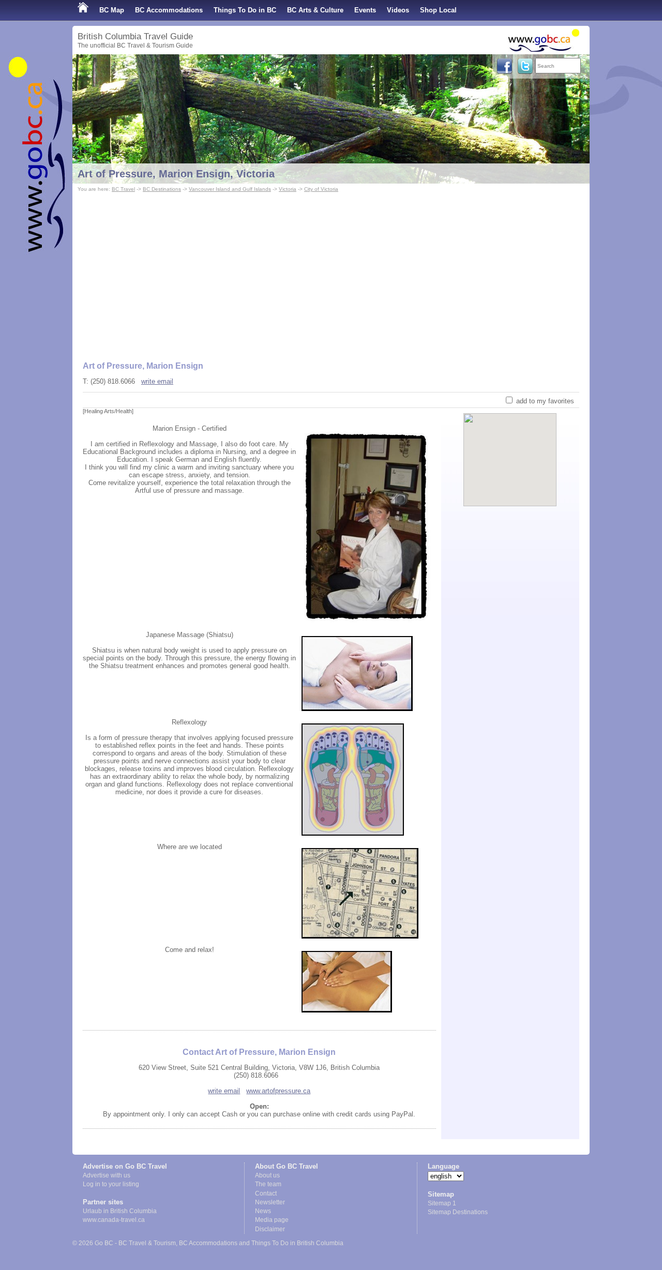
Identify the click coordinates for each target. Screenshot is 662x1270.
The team (268, 1184)
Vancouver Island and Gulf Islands (230, 189)
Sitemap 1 (442, 1203)
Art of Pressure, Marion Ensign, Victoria (176, 173)
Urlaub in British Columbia (120, 1211)
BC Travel (123, 189)
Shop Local (438, 10)
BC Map (111, 10)
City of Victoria (321, 189)
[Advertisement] (331, 272)
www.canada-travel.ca (114, 1220)
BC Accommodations (169, 10)
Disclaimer (270, 1229)
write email (157, 381)
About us (267, 1175)
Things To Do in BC (245, 10)
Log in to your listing (111, 1184)
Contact (266, 1193)
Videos (398, 10)
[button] (510, 451)
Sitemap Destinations (458, 1212)
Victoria (287, 189)
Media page (272, 1220)
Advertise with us (106, 1175)
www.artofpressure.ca (278, 1091)
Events (365, 10)
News (263, 1211)
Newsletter (270, 1202)
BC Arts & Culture (315, 10)
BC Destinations (162, 189)
